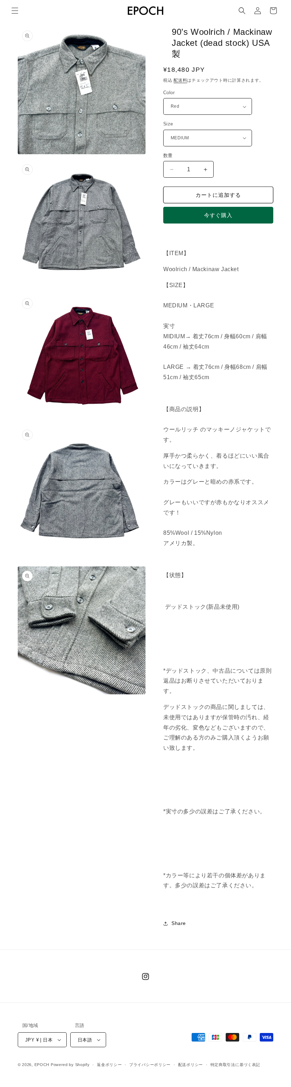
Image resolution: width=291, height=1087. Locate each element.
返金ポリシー (109, 1064)
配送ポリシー (190, 1064)
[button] (15, 10)
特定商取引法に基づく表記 (235, 1064)
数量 (168, 155)
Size (168, 124)
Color (169, 92)
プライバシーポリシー (150, 1064)
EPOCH (42, 1064)
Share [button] (178, 923)
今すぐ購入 (218, 215)
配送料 (180, 80)
